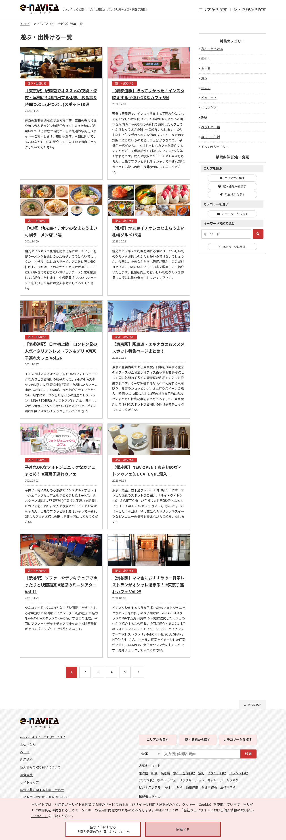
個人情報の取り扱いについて (40, 767)
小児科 (178, 787)
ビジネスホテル (150, 787)
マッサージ (215, 780)
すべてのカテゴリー (215, 146)
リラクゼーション (191, 780)
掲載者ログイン (150, 796)
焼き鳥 (165, 773)
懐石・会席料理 (184, 773)
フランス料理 (238, 773)
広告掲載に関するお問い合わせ (42, 789)
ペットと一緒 (210, 127)
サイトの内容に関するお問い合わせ (45, 797)
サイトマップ (29, 782)
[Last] (138, 672)
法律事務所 (228, 787)
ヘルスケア (209, 107)
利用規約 (26, 759)
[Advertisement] (232, 330)
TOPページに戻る (234, 246)
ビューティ (209, 97)
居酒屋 (143, 773)
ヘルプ (24, 752)
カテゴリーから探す (235, 214)
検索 (248, 754)
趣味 (204, 117)
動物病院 (192, 787)
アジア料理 (146, 780)
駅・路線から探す (250, 9)
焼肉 (201, 773)
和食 (154, 773)
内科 (167, 787)
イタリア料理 (217, 773)
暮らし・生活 (210, 137)
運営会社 (26, 775)
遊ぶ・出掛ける (212, 48)
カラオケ (232, 780)
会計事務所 (209, 787)
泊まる (205, 88)
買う (204, 78)
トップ (24, 23)
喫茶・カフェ (166, 780)
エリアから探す (213, 9)
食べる (205, 68)
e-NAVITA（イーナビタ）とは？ (42, 737)
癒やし (205, 58)
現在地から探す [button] (235, 194)
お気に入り (28, 744)
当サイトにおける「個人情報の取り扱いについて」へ (103, 829)
